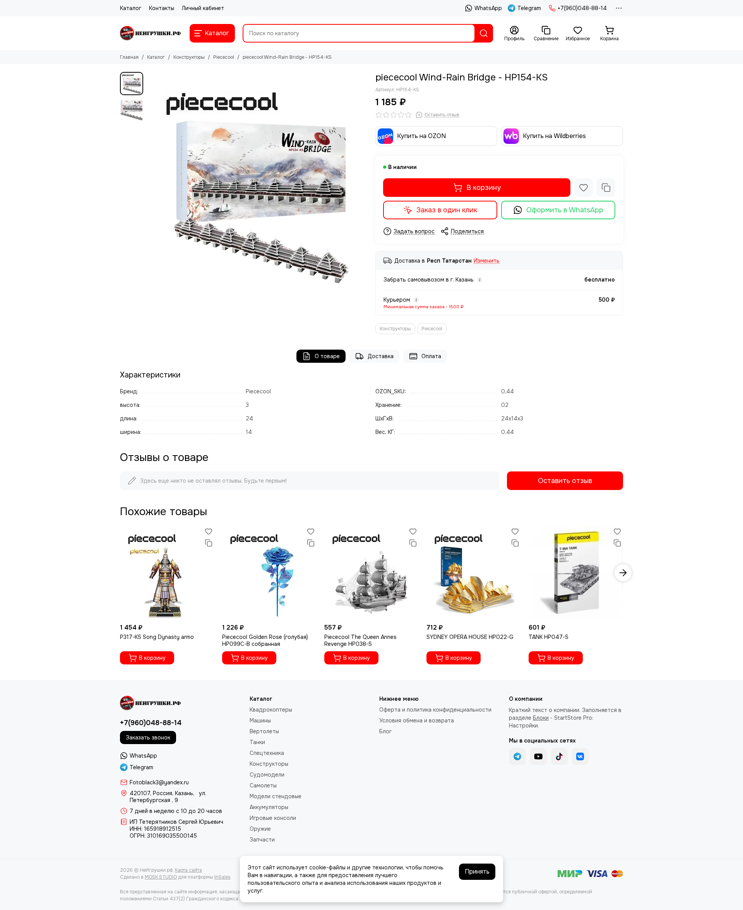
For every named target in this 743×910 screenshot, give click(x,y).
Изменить (487, 261)
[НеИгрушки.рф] (151, 33)
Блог (385, 731)
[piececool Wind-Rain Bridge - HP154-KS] (257, 182)
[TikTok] (559, 756)
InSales (222, 877)
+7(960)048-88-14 (582, 8)
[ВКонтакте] (580, 756)
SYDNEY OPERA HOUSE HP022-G (470, 636)
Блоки (541, 717)
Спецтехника (267, 753)
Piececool (223, 57)
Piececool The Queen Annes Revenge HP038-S (360, 640)
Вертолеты (264, 731)
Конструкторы (189, 57)
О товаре (327, 356)
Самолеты (263, 785)
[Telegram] (517, 756)
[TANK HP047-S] (576, 573)
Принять (477, 871)
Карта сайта (188, 870)
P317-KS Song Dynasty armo (157, 636)
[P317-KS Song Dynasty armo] (167, 573)
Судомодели (267, 774)
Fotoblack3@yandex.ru (159, 782)
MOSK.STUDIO (161, 877)
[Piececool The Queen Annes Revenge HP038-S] (371, 573)
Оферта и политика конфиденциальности (435, 709)
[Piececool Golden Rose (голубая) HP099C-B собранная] (269, 573)
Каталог (130, 8)
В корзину (483, 187)
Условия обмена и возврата (416, 720)
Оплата (431, 356)
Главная (129, 57)
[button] (150, 182)
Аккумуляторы (269, 807)
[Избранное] (583, 187)
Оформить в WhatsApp (564, 210)
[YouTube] (538, 756)
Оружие (260, 828)
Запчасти (262, 839)
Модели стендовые (275, 796)
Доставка (381, 356)
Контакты (161, 8)
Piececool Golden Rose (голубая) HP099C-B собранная (265, 640)
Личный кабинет (203, 8)
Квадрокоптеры (271, 709)
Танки (257, 742)
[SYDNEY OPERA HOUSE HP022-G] (473, 573)
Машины (260, 720)
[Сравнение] (606, 187)
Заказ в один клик (446, 210)
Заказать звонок (148, 737)
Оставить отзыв (565, 480)
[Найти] (483, 33)
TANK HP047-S (548, 636)
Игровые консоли (273, 817)
